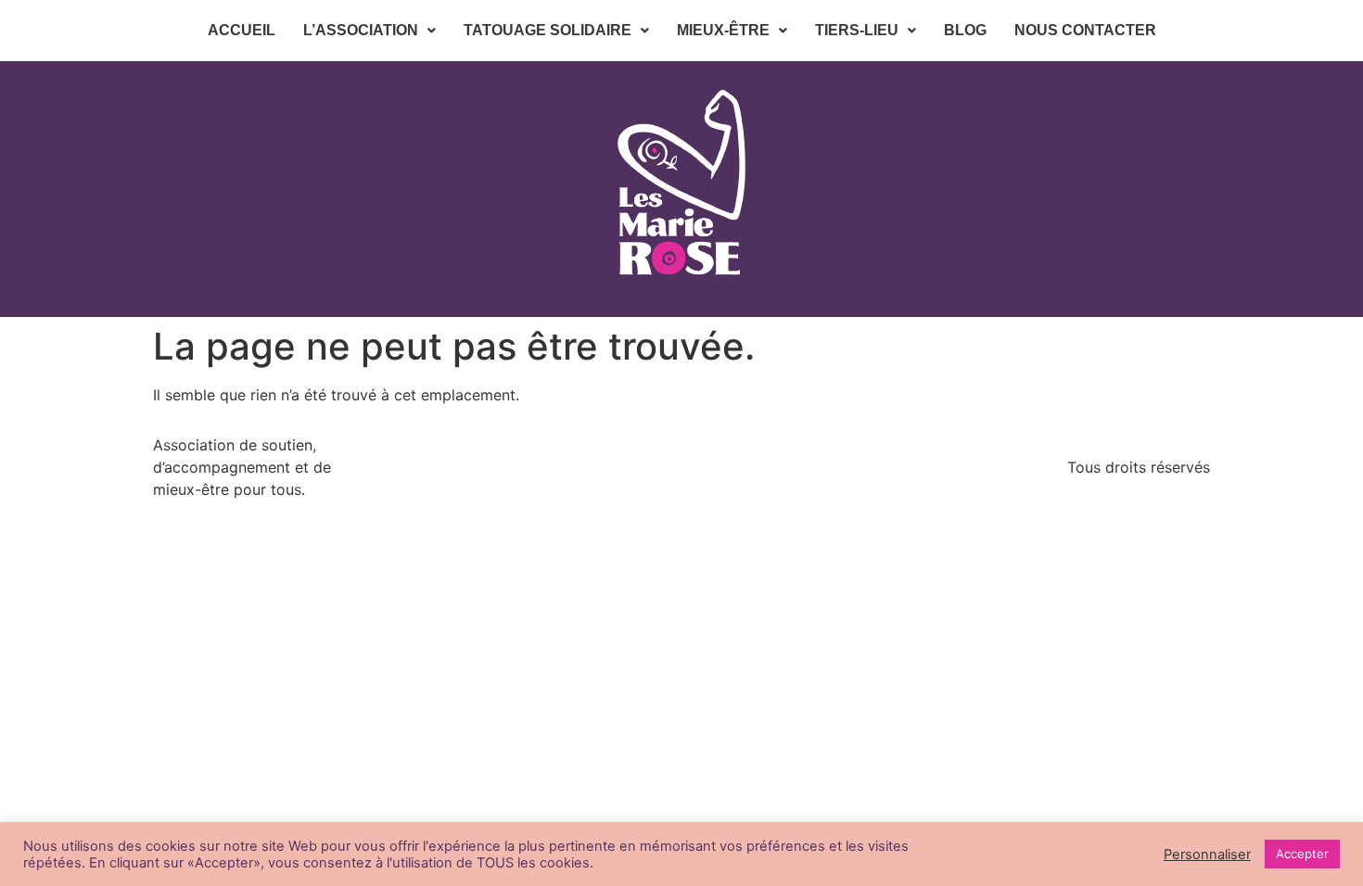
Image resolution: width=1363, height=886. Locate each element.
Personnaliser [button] (1207, 854)
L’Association (360, 30)
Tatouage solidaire (547, 30)
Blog (965, 30)
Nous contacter (1085, 30)
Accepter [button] (1302, 853)
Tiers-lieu (856, 30)
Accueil (241, 30)
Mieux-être (723, 30)
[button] (369, 30)
